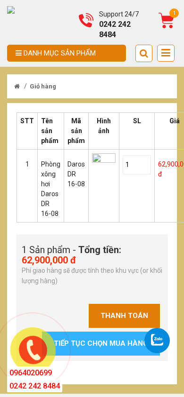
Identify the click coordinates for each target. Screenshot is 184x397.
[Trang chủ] (17, 86)
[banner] (11, 9)
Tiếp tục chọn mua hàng (101, 343)
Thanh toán (124, 315)
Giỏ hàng (43, 86)
